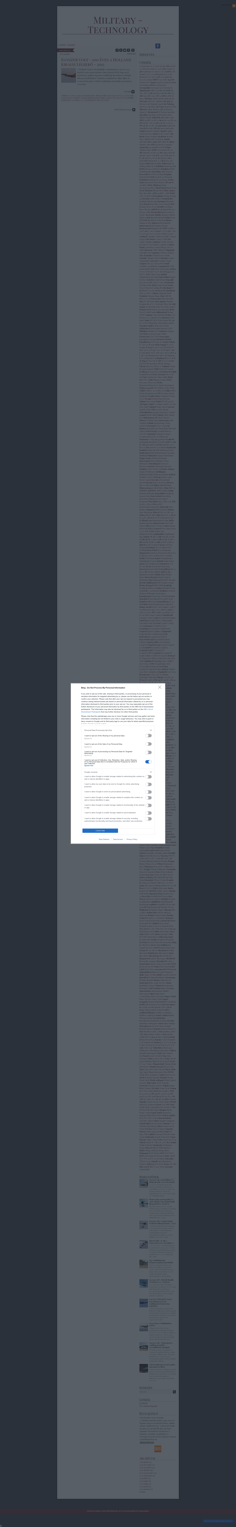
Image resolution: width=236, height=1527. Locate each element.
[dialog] (118, 763)
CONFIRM (100, 831)
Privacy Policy (132, 839)
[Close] (160, 688)
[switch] (148, 735)
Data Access (118, 839)
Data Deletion (104, 839)
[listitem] (118, 730)
